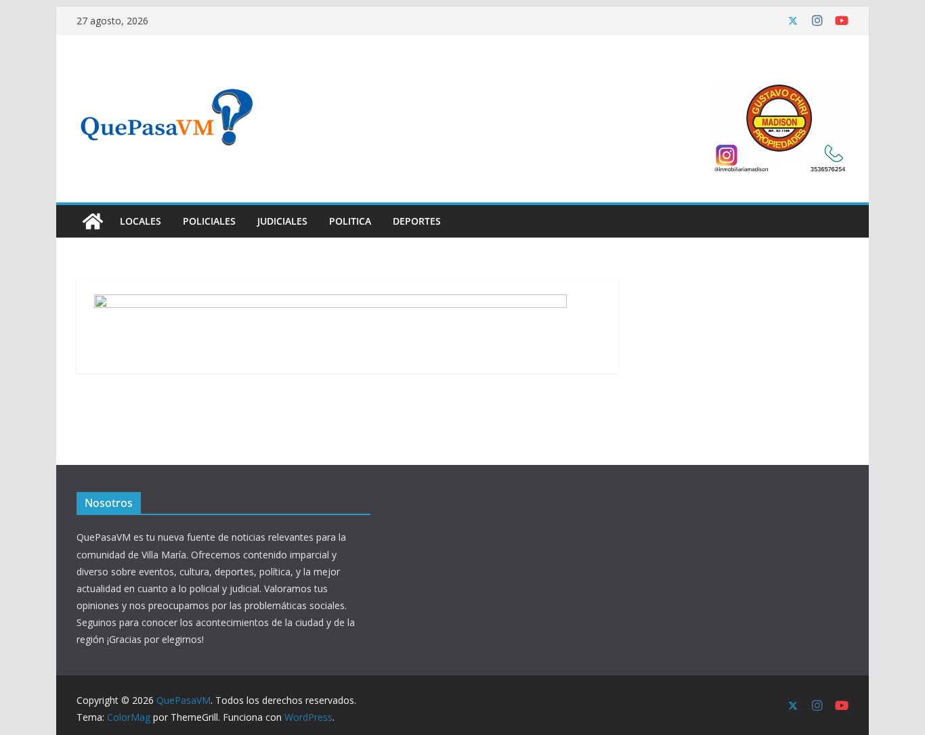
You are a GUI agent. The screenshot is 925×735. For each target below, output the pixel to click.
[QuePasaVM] (93, 221)
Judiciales (282, 221)
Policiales (209, 221)
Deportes (417, 221)
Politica (350, 221)
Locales (140, 221)
